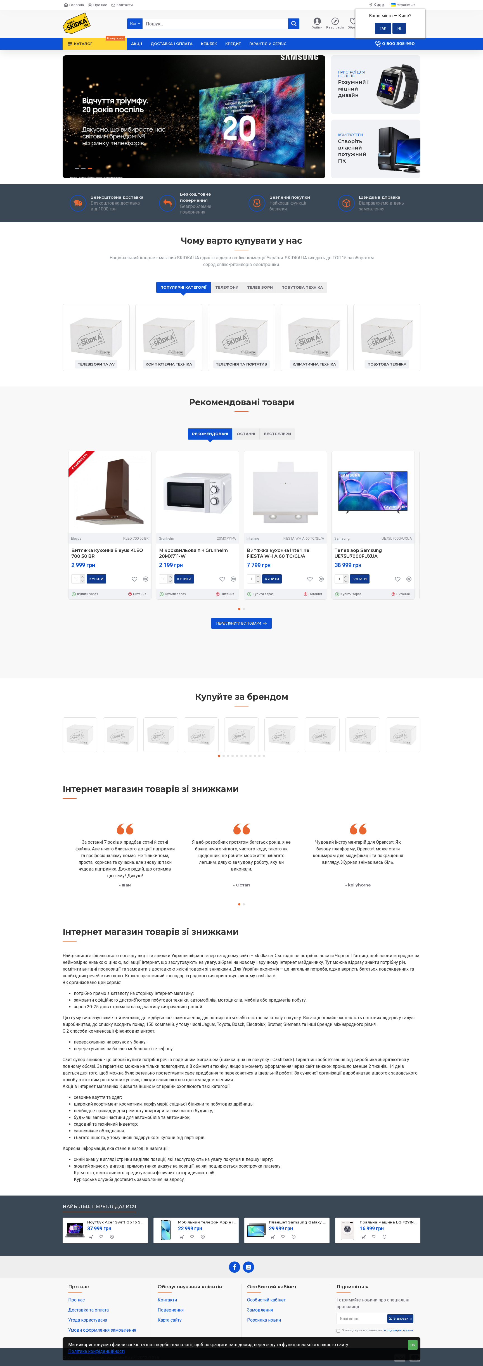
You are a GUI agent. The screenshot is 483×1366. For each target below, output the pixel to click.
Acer (161, 752)
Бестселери (277, 433)
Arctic (201, 752)
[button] (239, 609)
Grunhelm (166, 538)
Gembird (403, 752)
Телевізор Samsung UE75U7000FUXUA (358, 553)
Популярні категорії (183, 287)
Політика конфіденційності (96, 1351)
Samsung (342, 538)
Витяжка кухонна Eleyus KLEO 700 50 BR (107, 553)
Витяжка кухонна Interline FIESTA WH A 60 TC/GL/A (278, 553)
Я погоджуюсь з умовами (377, 1330)
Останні (246, 433)
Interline (253, 538)
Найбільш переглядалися (99, 1206)
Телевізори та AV (96, 364)
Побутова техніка (302, 287)
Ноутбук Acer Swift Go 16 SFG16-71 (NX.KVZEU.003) (116, 1222)
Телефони (226, 287)
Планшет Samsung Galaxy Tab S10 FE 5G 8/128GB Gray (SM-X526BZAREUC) (298, 1222)
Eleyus (76, 538)
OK (412, 1345)
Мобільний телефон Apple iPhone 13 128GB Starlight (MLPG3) (207, 1222)
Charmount (282, 752)
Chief (322, 752)
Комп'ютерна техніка (169, 364)
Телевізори (260, 287)
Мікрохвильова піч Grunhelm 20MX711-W (193, 553)
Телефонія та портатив (241, 364)
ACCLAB (120, 752)
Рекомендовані (210, 433)
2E (80, 752)
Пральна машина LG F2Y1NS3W (389, 1222)
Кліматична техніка (314, 364)
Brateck (241, 752)
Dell (362, 752)
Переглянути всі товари (238, 623)
